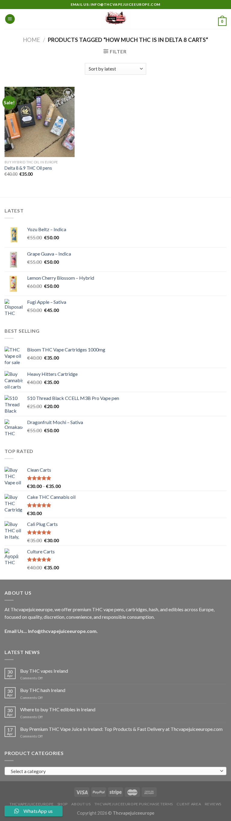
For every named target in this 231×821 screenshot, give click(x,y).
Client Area (189, 804)
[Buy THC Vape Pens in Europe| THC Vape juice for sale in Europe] (115, 19)
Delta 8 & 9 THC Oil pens (28, 168)
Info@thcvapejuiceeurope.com (62, 631)
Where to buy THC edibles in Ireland (57, 709)
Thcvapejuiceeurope (32, 804)
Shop (62, 804)
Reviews (213, 804)
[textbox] (114, 771)
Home (31, 39)
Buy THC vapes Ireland (44, 671)
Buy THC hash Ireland (42, 690)
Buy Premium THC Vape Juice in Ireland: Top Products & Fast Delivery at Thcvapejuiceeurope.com (121, 729)
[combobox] (115, 771)
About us (81, 804)
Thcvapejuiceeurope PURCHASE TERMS (133, 804)
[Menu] (10, 19)
